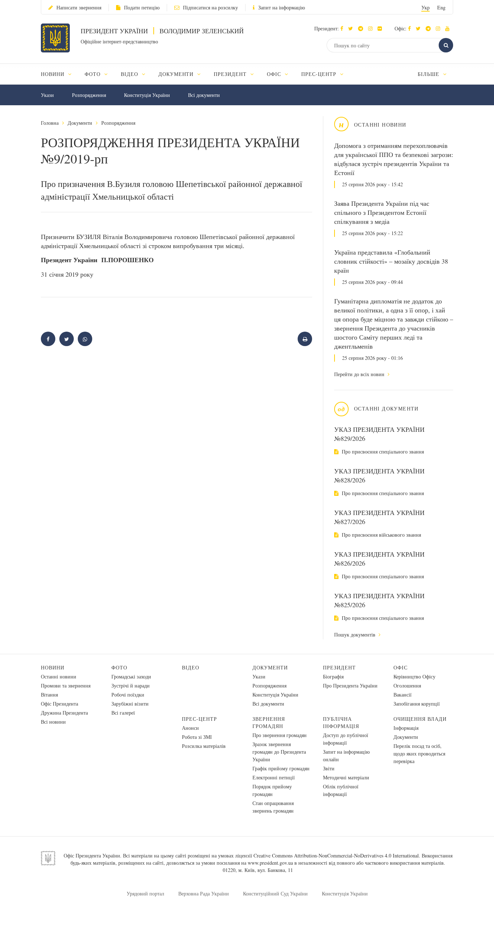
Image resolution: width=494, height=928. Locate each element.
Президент (339, 667)
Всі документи (204, 94)
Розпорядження (89, 94)
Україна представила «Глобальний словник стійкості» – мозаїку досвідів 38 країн (391, 261)
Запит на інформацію (281, 7)
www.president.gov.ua (270, 862)
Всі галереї (123, 712)
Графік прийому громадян (281, 768)
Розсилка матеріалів (204, 745)
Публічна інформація (341, 722)
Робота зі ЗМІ (197, 736)
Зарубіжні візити (130, 703)
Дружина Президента (64, 712)
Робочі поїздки (127, 694)
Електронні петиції (273, 777)
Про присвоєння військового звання (380, 534)
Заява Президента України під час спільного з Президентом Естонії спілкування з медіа (381, 212)
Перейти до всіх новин (360, 374)
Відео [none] (130, 74)
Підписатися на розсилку (210, 7)
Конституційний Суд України (275, 893)
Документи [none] (177, 74)
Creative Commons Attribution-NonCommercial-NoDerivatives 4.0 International (336, 855)
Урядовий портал (145, 893)
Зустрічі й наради (130, 685)
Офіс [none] (275, 74)
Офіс (400, 667)
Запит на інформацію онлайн (346, 755)
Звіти (329, 768)
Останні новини (58, 676)
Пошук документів (355, 634)
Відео (190, 667)
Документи (80, 122)
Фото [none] (93, 74)
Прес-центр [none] (319, 74)
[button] (352, 28)
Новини (52, 667)
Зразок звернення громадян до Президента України (279, 752)
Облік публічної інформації (340, 790)
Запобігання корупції (416, 703)
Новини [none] (53, 74)
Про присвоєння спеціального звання (382, 451)
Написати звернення (78, 7)
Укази (47, 94)
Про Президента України (350, 685)
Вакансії (402, 694)
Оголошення (407, 685)
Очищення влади (420, 718)
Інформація (405, 727)
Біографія (333, 676)
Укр (425, 7)
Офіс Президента (59, 703)
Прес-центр (199, 718)
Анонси (190, 727)
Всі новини (53, 721)
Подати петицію (141, 7)
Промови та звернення (65, 685)
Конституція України (147, 94)
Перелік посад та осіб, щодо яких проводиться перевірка (419, 753)
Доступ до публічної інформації (345, 739)
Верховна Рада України (203, 893)
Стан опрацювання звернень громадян (273, 807)
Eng (441, 7)
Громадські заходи (131, 676)
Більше (429, 74)
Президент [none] (231, 74)
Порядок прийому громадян (272, 790)
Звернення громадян (268, 722)
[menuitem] (59, 74)
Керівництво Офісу (414, 676)
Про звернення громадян (279, 735)
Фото (119, 667)
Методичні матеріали (346, 777)
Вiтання (49, 694)
